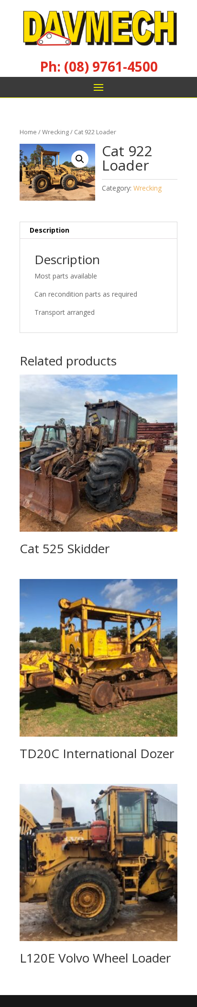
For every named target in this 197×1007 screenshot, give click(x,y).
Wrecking (55, 132)
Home (28, 132)
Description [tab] (49, 230)
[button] (79, 159)
